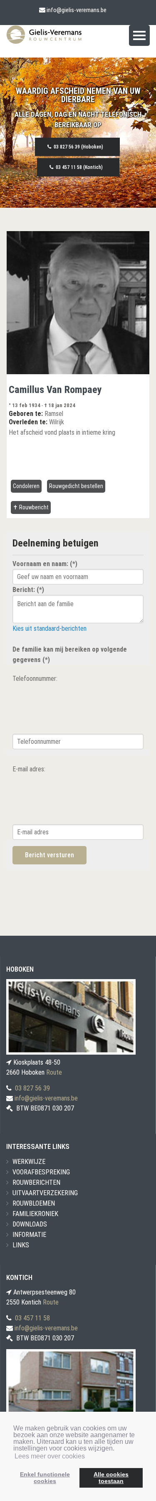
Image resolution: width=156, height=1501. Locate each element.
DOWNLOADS (29, 1224)
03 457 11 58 (32, 1318)
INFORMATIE (29, 1235)
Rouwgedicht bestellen (76, 486)
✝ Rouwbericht (31, 507)
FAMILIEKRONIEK (35, 1214)
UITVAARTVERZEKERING (45, 1193)
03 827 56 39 (32, 1088)
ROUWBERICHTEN (36, 1182)
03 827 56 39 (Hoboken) (77, 147)
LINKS (20, 1245)
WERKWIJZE (28, 1162)
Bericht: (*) (28, 590)
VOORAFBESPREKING (41, 1172)
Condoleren (26, 486)
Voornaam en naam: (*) (44, 564)
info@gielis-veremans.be (76, 10)
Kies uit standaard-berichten (49, 628)
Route (54, 1072)
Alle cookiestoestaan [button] (111, 1477)
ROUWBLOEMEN (33, 1203)
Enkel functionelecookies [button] (45, 1477)
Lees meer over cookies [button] (50, 1456)
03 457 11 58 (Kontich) (78, 167)
